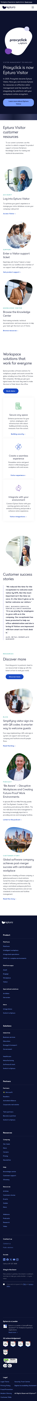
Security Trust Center (22, 1382)
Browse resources (10, 330)
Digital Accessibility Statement (25, 1386)
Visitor (5, 982)
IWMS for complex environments (14, 958)
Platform (6, 946)
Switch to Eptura (9, 1013)
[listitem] (4, 1259)
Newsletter (7, 1160)
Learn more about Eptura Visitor (18, 102)
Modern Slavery (6, 1393)
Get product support (11, 272)
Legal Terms (5, 1382)
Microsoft (9, 1092)
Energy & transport (10, 1045)
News (5, 1148)
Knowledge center (9, 1172)
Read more (22, 2)
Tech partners (8, 1112)
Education (6, 1041)
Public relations (8, 1247)
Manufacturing (8, 1060)
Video (5, 1226)
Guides (5, 1203)
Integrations (7, 1009)
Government (7, 1049)
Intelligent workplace (10, 950)
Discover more (14, 677)
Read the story (9, 899)
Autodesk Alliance (9, 1101)
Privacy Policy (5, 1386)
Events (5, 1199)
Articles (6, 1191)
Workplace (7, 978)
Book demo (10, 391)
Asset (5, 970)
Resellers (6, 1097)
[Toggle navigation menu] (33, 7)
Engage (5, 974)
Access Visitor (8, 213)
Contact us (7, 1243)
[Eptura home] (9, 7)
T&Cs (24, 1284)
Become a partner (9, 1116)
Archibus (6, 993)
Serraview (6, 997)
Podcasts (6, 1218)
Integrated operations (11, 954)
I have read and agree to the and (20, 1285)
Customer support (9, 1176)
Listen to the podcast (11, 819)
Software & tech (9, 1064)
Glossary (6, 1180)
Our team (6, 1144)
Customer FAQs (6, 1397)
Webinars (6, 1214)
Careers (6, 1152)
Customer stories (9, 1195)
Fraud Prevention (7, 1389)
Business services (9, 1037)
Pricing (5, 1156)
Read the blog (8, 746)
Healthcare (7, 1056)
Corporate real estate (11, 1105)
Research (6, 1222)
